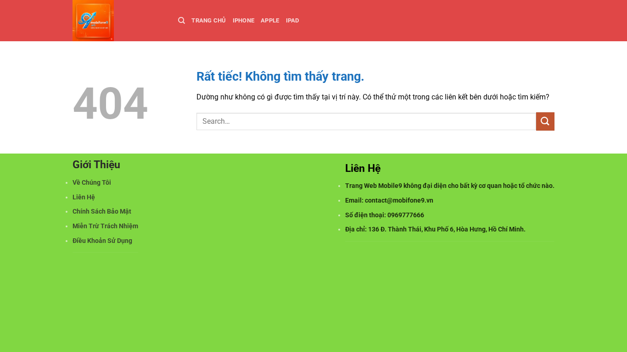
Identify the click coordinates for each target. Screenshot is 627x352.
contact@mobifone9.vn (399, 200)
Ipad (292, 20)
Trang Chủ (208, 20)
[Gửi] (545, 121)
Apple (270, 20)
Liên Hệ (84, 197)
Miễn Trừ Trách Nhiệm (105, 226)
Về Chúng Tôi (92, 183)
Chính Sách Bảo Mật (102, 211)
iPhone (244, 20)
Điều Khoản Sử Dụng (102, 241)
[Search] (181, 20)
